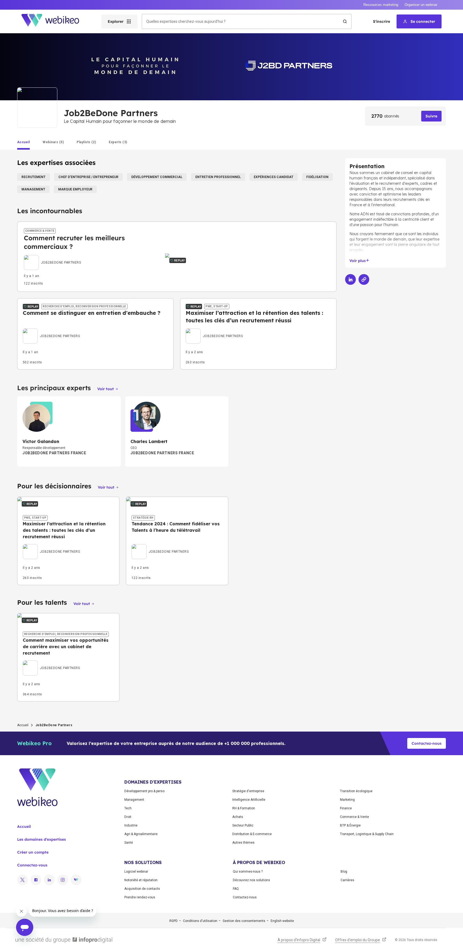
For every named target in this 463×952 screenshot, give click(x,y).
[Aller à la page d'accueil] (54, 21)
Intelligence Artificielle (248, 800)
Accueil (22, 725)
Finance (346, 808)
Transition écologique (356, 791)
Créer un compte (32, 852)
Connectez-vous (32, 865)
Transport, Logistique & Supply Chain (367, 834)
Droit (127, 817)
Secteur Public (242, 825)
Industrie (130, 825)
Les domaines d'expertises (41, 839)
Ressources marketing (380, 5)
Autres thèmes (243, 842)
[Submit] (345, 21)
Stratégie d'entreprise (248, 791)
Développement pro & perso (144, 791)
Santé (128, 842)
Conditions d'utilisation (200, 921)
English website (282, 921)
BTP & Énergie (350, 825)
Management (134, 800)
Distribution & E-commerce (252, 834)
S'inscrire (381, 21)
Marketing (347, 800)
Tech (128, 808)
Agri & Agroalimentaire (141, 834)
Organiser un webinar (421, 5)
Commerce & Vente (354, 817)
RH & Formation (243, 808)
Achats (237, 817)
